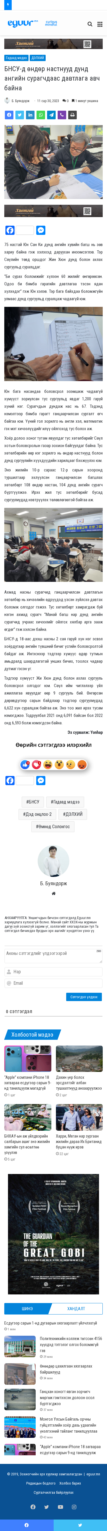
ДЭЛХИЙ (37, 58)
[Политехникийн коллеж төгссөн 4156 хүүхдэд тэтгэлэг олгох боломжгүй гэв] (20, 1346)
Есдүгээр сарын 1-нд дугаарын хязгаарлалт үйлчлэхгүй (50, 1323)
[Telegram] (51, 115)
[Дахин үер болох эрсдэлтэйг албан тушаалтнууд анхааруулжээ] (79, 1059)
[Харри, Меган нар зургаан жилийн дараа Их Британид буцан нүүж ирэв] (79, 1117)
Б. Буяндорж (20, 101)
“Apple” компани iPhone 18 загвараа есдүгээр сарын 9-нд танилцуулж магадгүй (27, 1083)
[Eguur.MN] (32, 24)
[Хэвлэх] (72, 115)
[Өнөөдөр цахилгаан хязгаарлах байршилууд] (20, 1374)
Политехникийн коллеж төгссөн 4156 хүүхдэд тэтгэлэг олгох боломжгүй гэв (71, 1344)
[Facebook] (9, 115)
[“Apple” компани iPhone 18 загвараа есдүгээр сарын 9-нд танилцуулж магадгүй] (27, 1059)
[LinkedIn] (30, 115)
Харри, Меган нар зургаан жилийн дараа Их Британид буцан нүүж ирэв (79, 1141)
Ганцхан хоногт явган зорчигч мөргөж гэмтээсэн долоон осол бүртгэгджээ (67, 1397)
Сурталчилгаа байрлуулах (54, 1492)
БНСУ (34, 802)
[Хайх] (90, 26)
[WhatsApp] (41, 115)
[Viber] (62, 115)
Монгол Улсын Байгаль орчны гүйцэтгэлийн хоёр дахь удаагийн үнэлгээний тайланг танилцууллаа (68, 1425)
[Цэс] (100, 26)
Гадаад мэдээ (16, 58)
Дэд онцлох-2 (39, 814)
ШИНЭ (27, 1308)
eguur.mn (93, 1474)
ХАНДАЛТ (76, 1308)
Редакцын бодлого (41, 1483)
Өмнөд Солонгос (54, 826)
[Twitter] (19, 115)
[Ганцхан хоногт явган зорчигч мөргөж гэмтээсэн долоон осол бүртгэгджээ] (20, 1399)
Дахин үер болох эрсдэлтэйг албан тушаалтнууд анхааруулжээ (79, 1083)
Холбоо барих (70, 1483)
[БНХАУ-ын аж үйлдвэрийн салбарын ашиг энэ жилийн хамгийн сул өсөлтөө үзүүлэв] (27, 1117)
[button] (53, 44)
